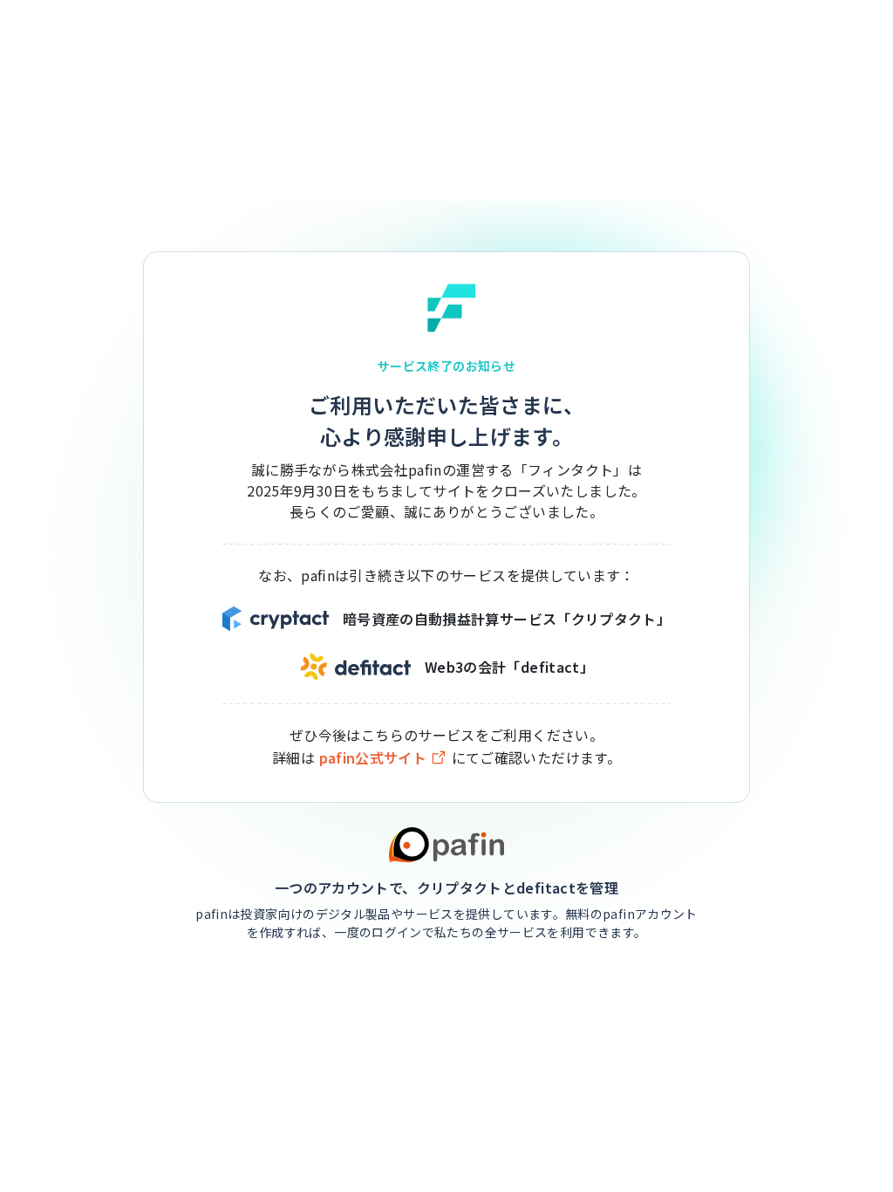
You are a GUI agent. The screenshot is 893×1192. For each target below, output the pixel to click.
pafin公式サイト (373, 758)
